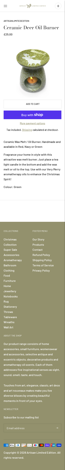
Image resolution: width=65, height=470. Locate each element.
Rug (6, 301)
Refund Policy (41, 254)
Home (7, 286)
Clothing (9, 270)
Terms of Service (43, 265)
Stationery (10, 306)
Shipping (27, 129)
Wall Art (8, 327)
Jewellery (10, 291)
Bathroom (10, 265)
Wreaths (9, 322)
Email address (15, 423)
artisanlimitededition (16, 20)
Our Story (38, 239)
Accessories (11, 254)
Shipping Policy (42, 260)
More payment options (32, 123)
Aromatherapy (13, 260)
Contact (37, 249)
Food (7, 275)
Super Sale (10, 249)
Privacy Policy (41, 270)
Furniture (10, 280)
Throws (8, 311)
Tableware (10, 317)
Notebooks (11, 296)
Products (38, 244)
